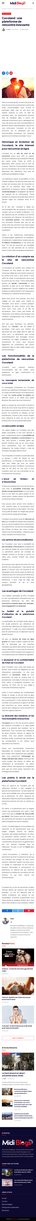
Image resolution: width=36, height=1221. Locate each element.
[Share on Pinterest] (11, 73)
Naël (9, 29)
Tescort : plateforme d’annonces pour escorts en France (16, 998)
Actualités (6, 1053)
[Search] (33, 3)
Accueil (4, 8)
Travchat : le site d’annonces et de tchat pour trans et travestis (17, 1027)
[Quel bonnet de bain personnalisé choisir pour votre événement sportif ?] (7, 1116)
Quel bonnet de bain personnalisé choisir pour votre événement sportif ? (23, 1116)
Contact (4, 1201)
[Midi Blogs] (18, 3)
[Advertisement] (18, 51)
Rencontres (6, 13)
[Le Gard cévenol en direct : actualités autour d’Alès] (18, 1062)
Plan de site (5, 1210)
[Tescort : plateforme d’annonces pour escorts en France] (18, 986)
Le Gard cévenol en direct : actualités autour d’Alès (14, 1074)
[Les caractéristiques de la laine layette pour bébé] (7, 1182)
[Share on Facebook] (3, 73)
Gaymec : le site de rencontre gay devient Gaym (17, 970)
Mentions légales (7, 1204)
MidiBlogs (14, 1219)
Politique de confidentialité (10, 1207)
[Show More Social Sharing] (14, 73)
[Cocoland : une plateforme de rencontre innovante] (18, 87)
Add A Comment (18, 1038)
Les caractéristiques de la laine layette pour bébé (23, 1181)
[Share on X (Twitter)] (7, 73)
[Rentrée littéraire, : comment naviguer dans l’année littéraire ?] (7, 1091)
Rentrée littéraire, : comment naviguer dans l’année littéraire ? (23, 1091)
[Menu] (3, 3)
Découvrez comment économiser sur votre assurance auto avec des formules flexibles (23, 1103)
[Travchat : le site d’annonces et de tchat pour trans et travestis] (18, 1014)
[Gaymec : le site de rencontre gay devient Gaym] (18, 957)
